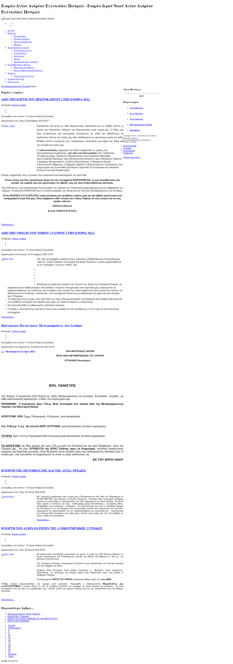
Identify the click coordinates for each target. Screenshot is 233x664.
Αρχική (4, 86)
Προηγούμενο (14, 628)
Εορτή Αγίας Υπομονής (18, 616)
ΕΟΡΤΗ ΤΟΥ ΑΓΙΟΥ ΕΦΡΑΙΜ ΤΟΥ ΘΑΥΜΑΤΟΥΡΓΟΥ (33, 619)
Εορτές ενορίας (19, 105)
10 (9, 635)
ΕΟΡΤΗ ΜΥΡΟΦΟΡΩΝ (18, 621)
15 (9, 647)
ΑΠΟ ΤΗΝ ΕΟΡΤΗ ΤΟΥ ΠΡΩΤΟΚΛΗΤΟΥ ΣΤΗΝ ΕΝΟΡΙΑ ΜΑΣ (45, 99)
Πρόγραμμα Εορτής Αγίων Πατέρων (24, 614)
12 (9, 640)
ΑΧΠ (134, 142)
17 (9, 652)
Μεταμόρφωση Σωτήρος (141, 124)
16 (9, 649)
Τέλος (10, 656)
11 (9, 637)
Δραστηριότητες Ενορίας (19, 86)
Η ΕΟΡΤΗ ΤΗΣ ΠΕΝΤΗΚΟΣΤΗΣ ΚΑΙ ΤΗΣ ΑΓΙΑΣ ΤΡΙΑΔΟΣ (43, 470)
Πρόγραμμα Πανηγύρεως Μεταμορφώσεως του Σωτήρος (42, 325)
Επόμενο (12, 654)
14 (9, 644)
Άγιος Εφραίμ (136, 119)
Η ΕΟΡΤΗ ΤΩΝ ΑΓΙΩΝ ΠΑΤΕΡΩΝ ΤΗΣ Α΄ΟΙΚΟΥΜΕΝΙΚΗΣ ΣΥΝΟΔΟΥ (51, 528)
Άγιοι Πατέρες (137, 107)
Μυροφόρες (135, 130)
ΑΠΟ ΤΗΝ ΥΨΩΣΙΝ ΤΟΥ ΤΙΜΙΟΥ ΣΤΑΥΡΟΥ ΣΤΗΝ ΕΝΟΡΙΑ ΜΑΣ (48, 233)
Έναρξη (11, 625)
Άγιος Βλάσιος (136, 113)
